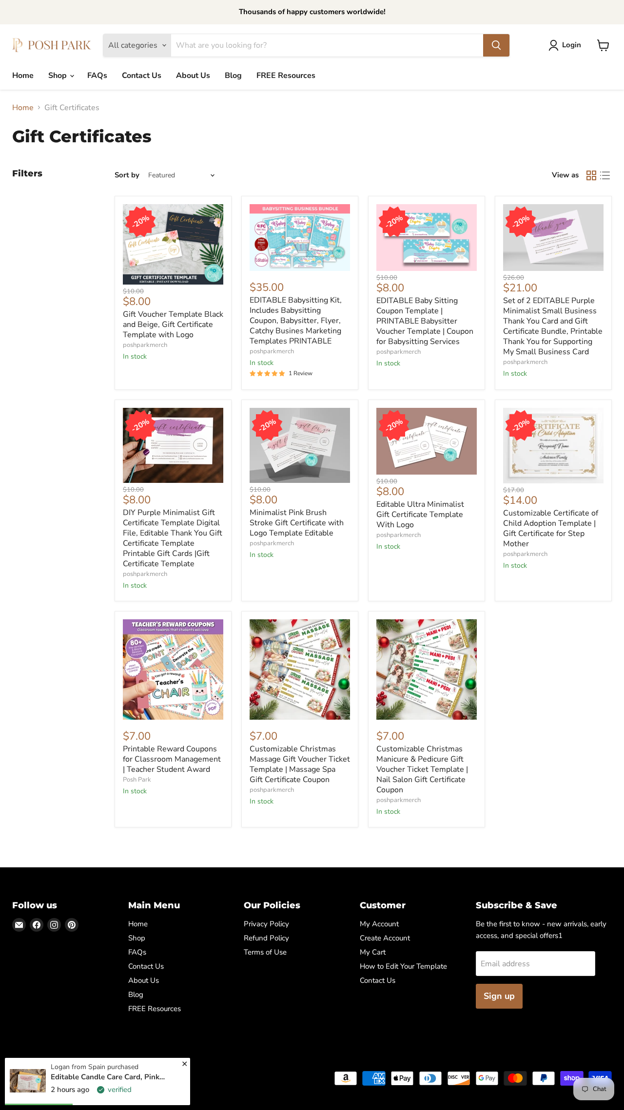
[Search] (496, 45)
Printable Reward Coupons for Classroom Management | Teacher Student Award (172, 759)
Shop (58, 75)
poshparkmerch (145, 345)
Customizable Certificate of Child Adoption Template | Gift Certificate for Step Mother (550, 528)
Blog (233, 75)
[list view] (605, 175)
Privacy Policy (266, 924)
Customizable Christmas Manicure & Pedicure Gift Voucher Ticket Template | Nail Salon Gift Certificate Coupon (422, 769)
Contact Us (141, 75)
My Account (379, 924)
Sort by (127, 175)
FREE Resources (285, 75)
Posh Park (137, 779)
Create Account (385, 938)
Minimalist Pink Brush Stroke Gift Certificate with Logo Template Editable (297, 522)
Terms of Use (265, 952)
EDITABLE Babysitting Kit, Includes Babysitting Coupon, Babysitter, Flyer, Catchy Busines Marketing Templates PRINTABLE (296, 320)
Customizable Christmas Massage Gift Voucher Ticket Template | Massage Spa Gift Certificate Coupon (300, 764)
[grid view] (591, 175)
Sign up (499, 996)
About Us (193, 75)
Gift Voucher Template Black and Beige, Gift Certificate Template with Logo (173, 324)
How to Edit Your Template (403, 966)
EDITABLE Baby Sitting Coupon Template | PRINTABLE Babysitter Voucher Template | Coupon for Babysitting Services (424, 321)
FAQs (97, 75)
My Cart (373, 952)
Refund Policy (266, 938)
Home (23, 75)
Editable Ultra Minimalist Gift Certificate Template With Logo (420, 514)
